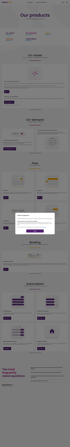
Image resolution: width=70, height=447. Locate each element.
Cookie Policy (43, 227)
